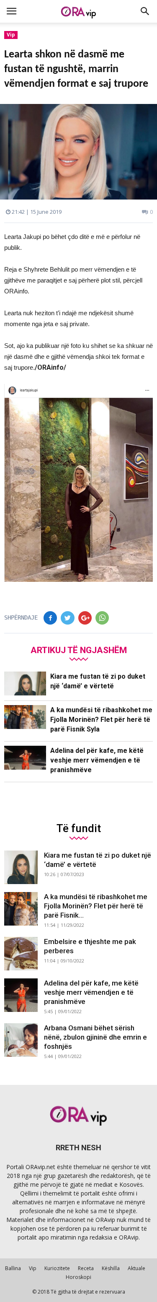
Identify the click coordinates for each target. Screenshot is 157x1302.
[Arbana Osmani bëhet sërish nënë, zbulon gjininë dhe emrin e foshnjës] (21, 1040)
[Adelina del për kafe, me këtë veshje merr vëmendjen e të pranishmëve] (25, 758)
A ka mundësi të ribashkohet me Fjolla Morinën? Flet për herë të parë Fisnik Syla (101, 719)
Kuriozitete (57, 1268)
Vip (11, 34)
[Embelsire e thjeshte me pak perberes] (21, 953)
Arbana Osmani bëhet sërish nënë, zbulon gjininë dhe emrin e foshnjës (95, 1037)
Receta (86, 1268)
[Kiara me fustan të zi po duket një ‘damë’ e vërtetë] (25, 683)
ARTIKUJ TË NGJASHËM (79, 650)
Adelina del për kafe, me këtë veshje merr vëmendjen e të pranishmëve (97, 760)
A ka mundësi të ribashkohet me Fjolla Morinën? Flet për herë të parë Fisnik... (95, 905)
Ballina (13, 1268)
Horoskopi (78, 1277)
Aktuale (136, 1268)
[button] (145, 11)
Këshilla (111, 1268)
